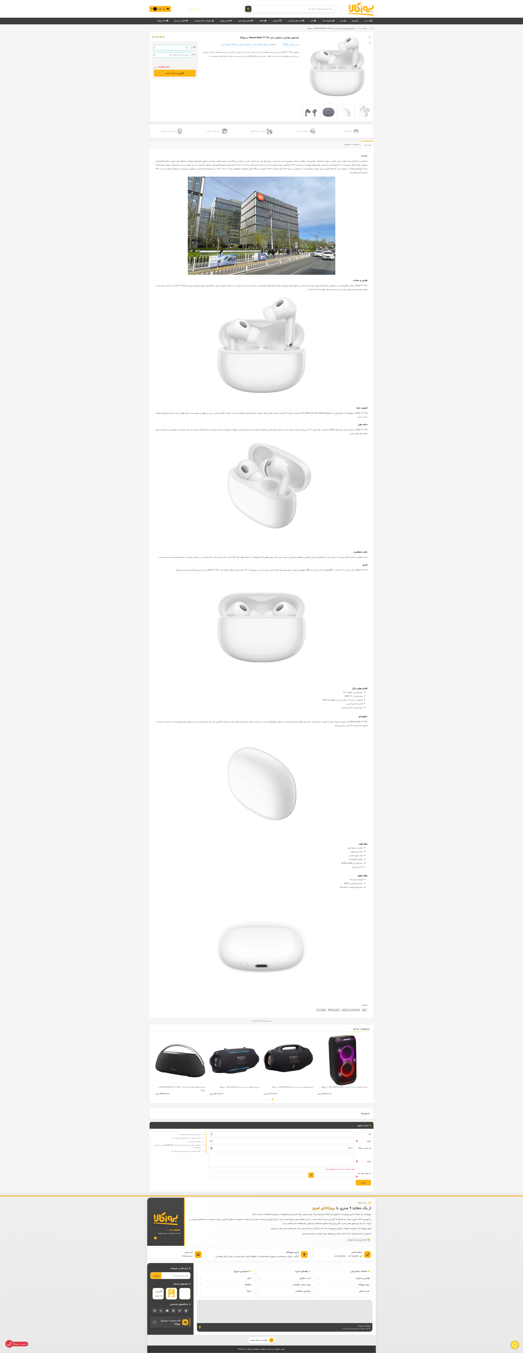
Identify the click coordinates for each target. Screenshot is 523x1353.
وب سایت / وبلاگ (364, 1148)
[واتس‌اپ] (161, 1310)
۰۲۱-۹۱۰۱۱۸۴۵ (353, 1256)
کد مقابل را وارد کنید (364, 1173)
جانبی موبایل (225, 20)
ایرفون (266, 44)
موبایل (354, 20)
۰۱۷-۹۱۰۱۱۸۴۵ (339, 1256)
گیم (312, 20)
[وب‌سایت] (186, 1310)
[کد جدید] (311, 1175)
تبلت (342, 20)
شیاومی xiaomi (237, 44)
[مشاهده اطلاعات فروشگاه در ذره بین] (158, 1294)
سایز (194, 54)
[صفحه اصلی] (373, 28)
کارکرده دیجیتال (180, 20)
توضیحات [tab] (367, 145)
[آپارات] (173, 1310)
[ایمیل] (154, 1310)
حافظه (262, 20)
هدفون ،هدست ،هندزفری (253, 44)
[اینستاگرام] (179, 1310)
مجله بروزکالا (161, 20)
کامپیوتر (276, 20)
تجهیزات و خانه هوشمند (203, 20)
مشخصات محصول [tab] (351, 144)
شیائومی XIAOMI (289, 44)
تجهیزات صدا (327, 20)
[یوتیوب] (167, 1310)
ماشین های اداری (245, 20)
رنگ (194, 47)
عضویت (156, 1275)
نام (370, 1134)
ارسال (363, 1182)
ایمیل (369, 1141)
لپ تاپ (367, 20)
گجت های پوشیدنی (295, 20)
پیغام (369, 1161)
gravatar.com (169, 1145)
